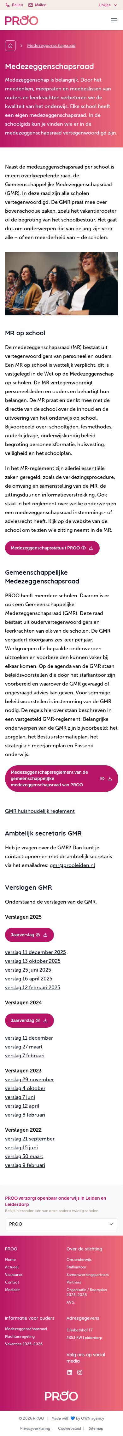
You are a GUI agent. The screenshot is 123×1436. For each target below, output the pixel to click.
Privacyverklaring (35, 1428)
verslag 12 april (22, 1106)
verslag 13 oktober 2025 (33, 961)
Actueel (12, 1267)
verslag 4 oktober (25, 1088)
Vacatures (13, 1274)
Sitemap (96, 1428)
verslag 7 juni (20, 1097)
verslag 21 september (30, 1138)
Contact (12, 1282)
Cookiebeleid (69, 1428)
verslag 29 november (29, 1079)
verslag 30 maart (24, 1156)
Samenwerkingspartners (88, 1274)
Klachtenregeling (20, 1336)
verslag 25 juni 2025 (28, 970)
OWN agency (92, 1418)
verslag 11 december (29, 1038)
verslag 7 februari (24, 1055)
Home (10, 1259)
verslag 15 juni (21, 1147)
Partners (74, 1282)
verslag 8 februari (25, 1114)
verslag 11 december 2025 (35, 952)
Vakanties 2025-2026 (24, 1344)
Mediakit (12, 1290)
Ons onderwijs (79, 1259)
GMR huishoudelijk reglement (40, 811)
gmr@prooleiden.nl (72, 865)
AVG (70, 1302)
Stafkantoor (76, 1267)
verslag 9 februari (25, 1165)
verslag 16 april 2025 (28, 978)
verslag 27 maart (24, 1046)
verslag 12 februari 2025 (32, 987)
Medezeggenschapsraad (26, 1329)
